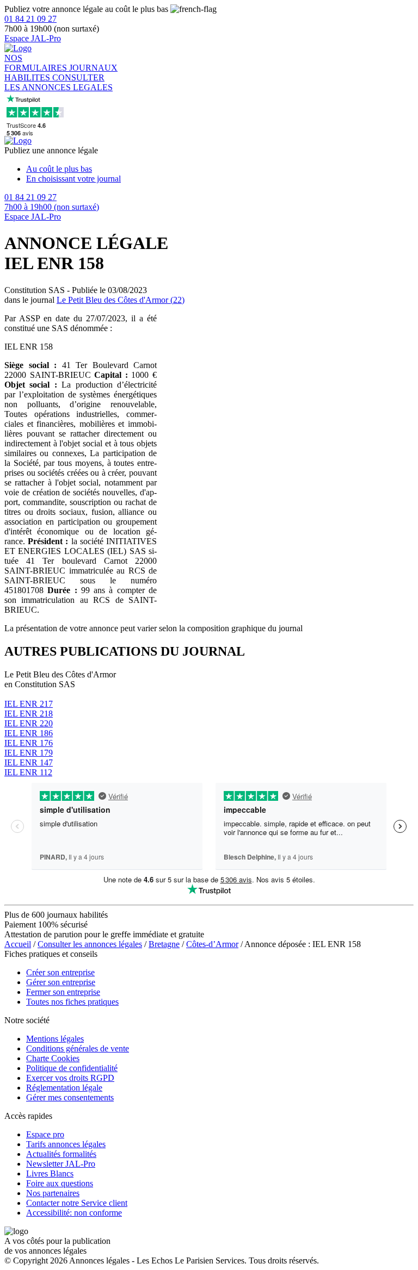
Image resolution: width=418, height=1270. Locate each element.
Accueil (17, 944)
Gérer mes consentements (70, 1097)
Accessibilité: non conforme (74, 1212)
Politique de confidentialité (72, 1068)
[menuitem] (220, 169)
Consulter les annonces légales (90, 944)
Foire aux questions (59, 1183)
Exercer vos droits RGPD (70, 1077)
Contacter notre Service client (76, 1202)
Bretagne (164, 944)
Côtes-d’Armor (212, 944)
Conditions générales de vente (77, 1048)
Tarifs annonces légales (66, 1144)
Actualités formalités (61, 1154)
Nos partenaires (52, 1193)
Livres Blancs (49, 1173)
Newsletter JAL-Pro (60, 1163)
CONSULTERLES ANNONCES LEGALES (58, 82)
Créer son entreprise (60, 972)
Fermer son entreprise (63, 992)
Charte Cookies (52, 1058)
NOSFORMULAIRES (36, 62)
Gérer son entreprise (60, 982)
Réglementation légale (64, 1087)
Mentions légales (55, 1038)
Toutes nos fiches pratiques (72, 1001)
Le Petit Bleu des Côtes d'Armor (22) (121, 299)
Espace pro (45, 1134)
